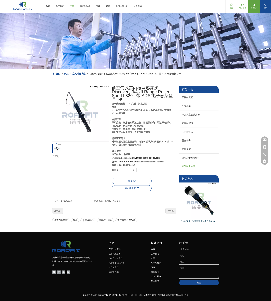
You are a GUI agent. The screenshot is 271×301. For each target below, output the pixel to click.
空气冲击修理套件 (191, 158)
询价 (130, 181)
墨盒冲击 (186, 140)
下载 (98, 6)
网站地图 (162, 295)
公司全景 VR (122, 6)
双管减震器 (187, 97)
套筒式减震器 (115, 249)
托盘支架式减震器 (116, 263)
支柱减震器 (187, 123)
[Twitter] (59, 272)
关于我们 (60, 6)
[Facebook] (54, 272)
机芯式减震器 (115, 254)
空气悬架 (186, 106)
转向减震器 (114, 267)
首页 (48, 6)
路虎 (75, 220)
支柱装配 (186, 149)
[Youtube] (63, 272)
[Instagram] (68, 272)
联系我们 (155, 272)
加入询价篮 (130, 188)
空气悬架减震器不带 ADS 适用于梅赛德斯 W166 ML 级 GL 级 (199, 221)
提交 (199, 282)
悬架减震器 (88, 220)
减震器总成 (114, 272)
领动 (154, 295)
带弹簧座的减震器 (191, 114)
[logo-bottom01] (66, 246)
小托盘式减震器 (116, 258)
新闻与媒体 (85, 6)
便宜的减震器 (105, 220)
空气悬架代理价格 (126, 220)
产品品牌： (99, 201)
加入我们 (137, 6)
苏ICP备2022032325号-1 (177, 295)
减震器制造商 (61, 220)
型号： (57, 201)
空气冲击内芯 (188, 166)
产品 (72, 6)
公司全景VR (156, 276)
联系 (108, 6)
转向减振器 (187, 132)
